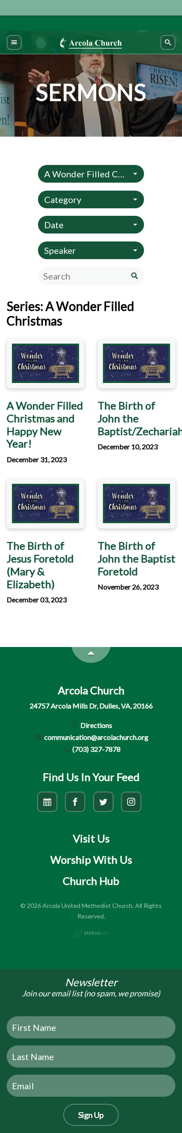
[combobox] (91, 174)
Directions (95, 725)
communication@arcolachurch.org (95, 737)
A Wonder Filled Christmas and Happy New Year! (45, 424)
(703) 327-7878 (96, 749)
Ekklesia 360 (91, 933)
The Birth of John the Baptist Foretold (136, 558)
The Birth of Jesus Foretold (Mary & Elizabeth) (40, 564)
